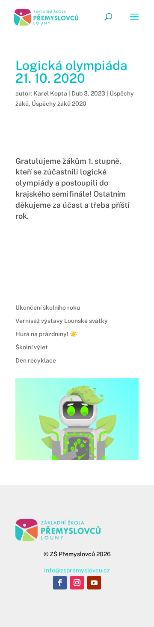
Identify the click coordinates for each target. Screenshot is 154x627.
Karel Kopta (50, 93)
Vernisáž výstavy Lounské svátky (61, 320)
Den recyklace (35, 360)
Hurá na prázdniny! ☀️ (46, 334)
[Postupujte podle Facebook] (60, 582)
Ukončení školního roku (47, 307)
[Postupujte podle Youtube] (94, 582)
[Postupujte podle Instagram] (77, 582)
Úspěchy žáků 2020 (59, 103)
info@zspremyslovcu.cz (77, 570)
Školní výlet (31, 347)
